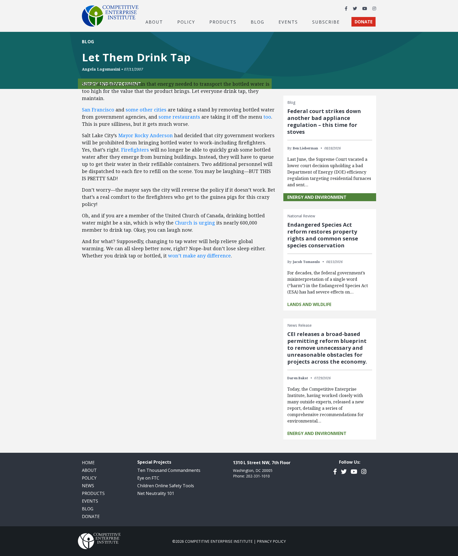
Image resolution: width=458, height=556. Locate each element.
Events (288, 22)
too (267, 117)
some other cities (146, 109)
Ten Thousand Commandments (168, 470)
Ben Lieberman (305, 148)
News (88, 486)
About (89, 470)
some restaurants (179, 117)
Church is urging (195, 222)
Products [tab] (222, 22)
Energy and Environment (316, 197)
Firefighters (135, 149)
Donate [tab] (363, 22)
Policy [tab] (186, 22)
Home (88, 463)
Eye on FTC (148, 478)
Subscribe (326, 22)
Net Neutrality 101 (155, 493)
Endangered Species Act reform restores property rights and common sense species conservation (322, 235)
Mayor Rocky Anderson (145, 135)
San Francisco (98, 109)
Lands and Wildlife (309, 304)
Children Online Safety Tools (165, 486)
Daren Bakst (297, 378)
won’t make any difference (199, 255)
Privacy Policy (271, 541)
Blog (257, 22)
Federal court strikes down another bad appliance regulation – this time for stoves (324, 121)
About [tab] (154, 22)
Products (93, 493)
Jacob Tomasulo (306, 262)
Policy (89, 478)
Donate (91, 516)
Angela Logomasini (101, 69)
